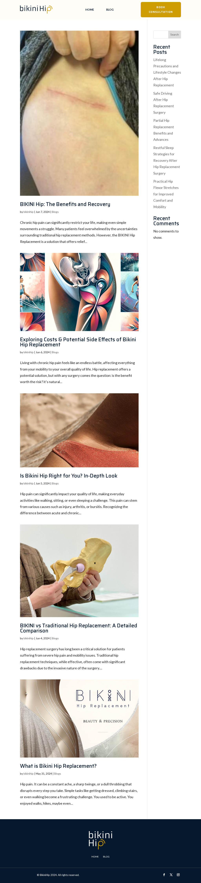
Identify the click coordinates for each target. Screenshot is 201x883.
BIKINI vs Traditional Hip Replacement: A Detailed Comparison (78, 628)
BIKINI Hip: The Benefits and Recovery (65, 204)
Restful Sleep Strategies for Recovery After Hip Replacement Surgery (166, 160)
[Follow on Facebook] (164, 875)
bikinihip (29, 211)
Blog (110, 9)
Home (89, 9)
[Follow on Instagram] (178, 875)
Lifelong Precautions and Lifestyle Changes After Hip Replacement (167, 72)
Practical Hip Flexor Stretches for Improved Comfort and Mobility (166, 194)
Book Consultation (161, 9)
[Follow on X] (171, 875)
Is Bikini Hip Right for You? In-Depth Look (68, 476)
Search (174, 34)
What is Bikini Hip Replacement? (58, 766)
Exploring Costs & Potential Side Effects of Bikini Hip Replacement (78, 342)
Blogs (55, 211)
